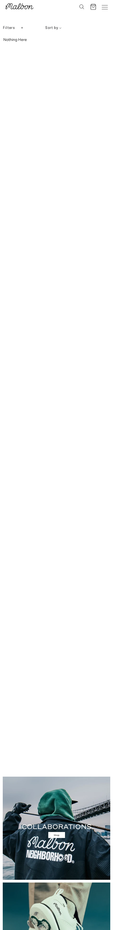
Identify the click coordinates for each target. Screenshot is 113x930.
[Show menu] (105, 7)
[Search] (81, 7)
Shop (57, 835)
